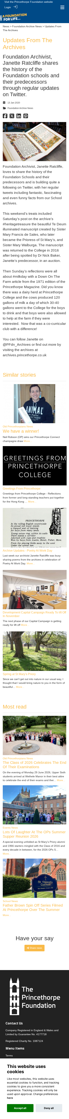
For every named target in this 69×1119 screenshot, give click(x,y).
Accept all (20, 1108)
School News (10, 901)
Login (7, 7)
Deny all (49, 1108)
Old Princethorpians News (18, 426)
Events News (10, 827)
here (10, 1097)
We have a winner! (21, 431)
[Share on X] (12, 116)
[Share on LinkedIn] (18, 116)
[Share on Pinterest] (25, 116)
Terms (9, 1055)
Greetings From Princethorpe (21, 488)
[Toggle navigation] (62, 7)
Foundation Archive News (27, 26)
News (6, 26)
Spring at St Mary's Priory (19, 674)
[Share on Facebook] (5, 116)
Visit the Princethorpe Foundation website (28, 1)
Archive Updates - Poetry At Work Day (27, 550)
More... (28, 441)
